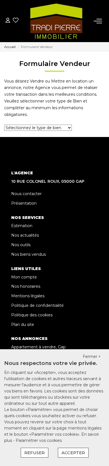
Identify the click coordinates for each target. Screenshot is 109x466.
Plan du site (22, 324)
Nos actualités (25, 235)
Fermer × (92, 356)
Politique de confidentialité (37, 305)
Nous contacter (26, 193)
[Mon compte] (8, 21)
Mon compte (24, 277)
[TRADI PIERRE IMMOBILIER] (56, 21)
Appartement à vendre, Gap (38, 347)
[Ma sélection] (15, 21)
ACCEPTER (73, 452)
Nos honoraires (25, 286)
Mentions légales (27, 295)
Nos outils (20, 244)
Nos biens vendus (28, 254)
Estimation (21, 225)
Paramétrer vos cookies (39, 440)
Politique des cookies (32, 314)
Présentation (24, 203)
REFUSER (34, 452)
